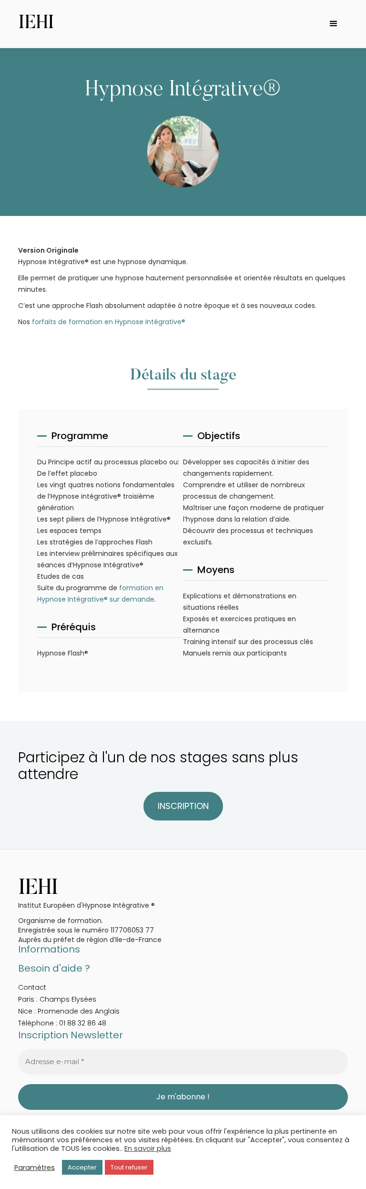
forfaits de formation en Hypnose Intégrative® (108, 322)
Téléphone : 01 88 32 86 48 (62, 1023)
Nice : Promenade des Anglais (69, 1011)
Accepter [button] (82, 1167)
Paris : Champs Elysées (57, 999)
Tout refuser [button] (129, 1167)
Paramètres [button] (34, 1167)
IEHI (36, 23)
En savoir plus (147, 1148)
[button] (333, 24)
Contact (32, 987)
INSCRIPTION (183, 806)
